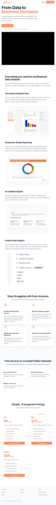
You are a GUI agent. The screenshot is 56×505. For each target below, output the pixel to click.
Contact (22, 492)
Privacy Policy (42, 492)
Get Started (50, 2)
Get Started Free (7, 25)
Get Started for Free (14, 443)
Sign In (43, 2)
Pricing (3, 492)
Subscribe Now (41, 443)
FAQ (3, 495)
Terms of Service (42, 495)
